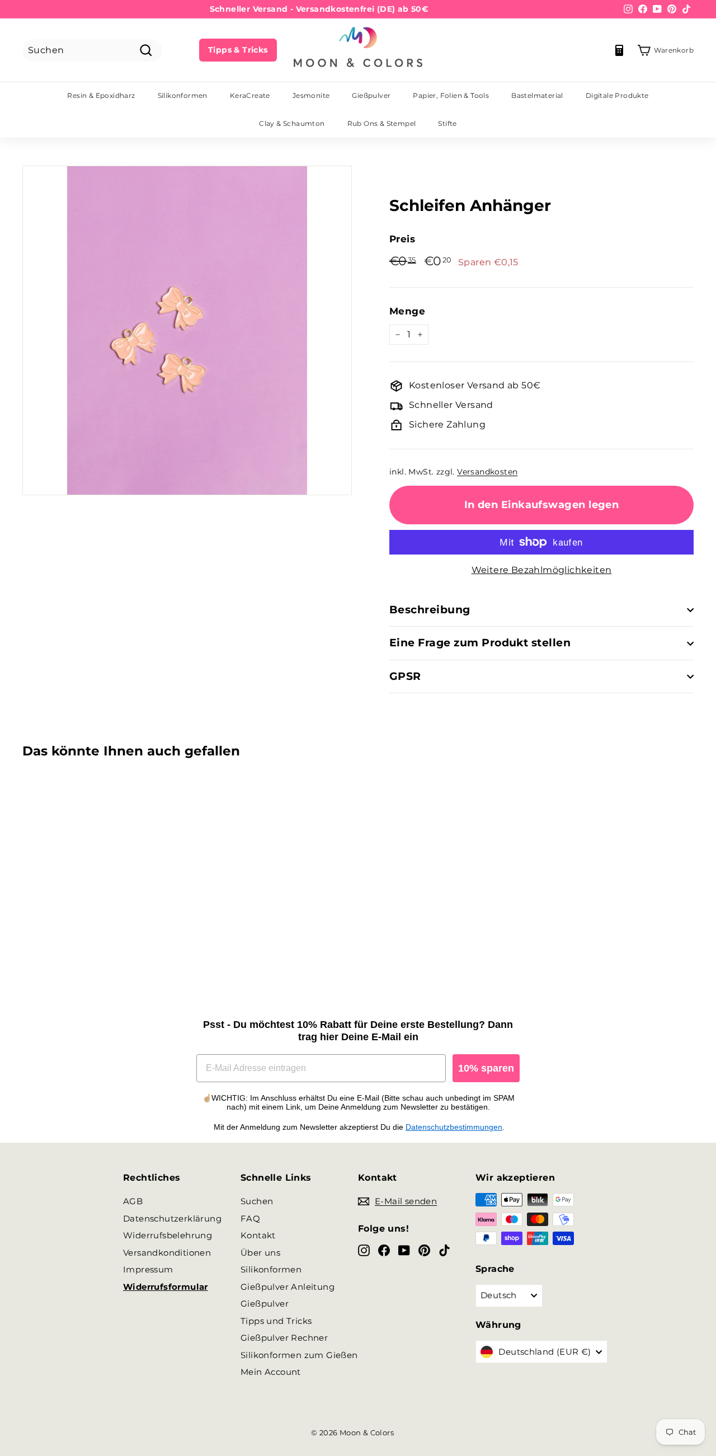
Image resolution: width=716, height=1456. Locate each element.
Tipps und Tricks (276, 1321)
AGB (133, 1201)
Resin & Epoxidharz (101, 95)
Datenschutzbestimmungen (454, 1126)
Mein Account (271, 1371)
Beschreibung (429, 609)
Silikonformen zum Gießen (299, 1355)
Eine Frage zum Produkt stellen (480, 642)
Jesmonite (311, 95)
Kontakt (258, 1235)
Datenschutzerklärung (172, 1218)
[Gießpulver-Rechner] (619, 50)
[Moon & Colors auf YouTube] (404, 1250)
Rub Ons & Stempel (381, 123)
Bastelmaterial (537, 95)
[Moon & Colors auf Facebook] (384, 1250)
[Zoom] (187, 330)
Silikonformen (183, 95)
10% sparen (486, 1068)
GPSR (405, 676)
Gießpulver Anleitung (288, 1286)
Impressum (148, 1269)
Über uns (260, 1252)
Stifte (447, 123)
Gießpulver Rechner (284, 1337)
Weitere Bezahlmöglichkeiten (542, 570)
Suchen (257, 1201)
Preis (402, 239)
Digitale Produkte (617, 95)
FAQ (250, 1218)
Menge (407, 311)
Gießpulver (371, 95)
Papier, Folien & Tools (451, 95)
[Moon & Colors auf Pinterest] (424, 1250)
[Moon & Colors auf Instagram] (364, 1250)
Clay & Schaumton (291, 123)
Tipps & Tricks (238, 50)
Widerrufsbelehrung (167, 1235)
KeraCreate (250, 95)
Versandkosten (487, 471)
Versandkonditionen (167, 1252)
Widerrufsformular (165, 1286)
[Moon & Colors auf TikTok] (444, 1250)
